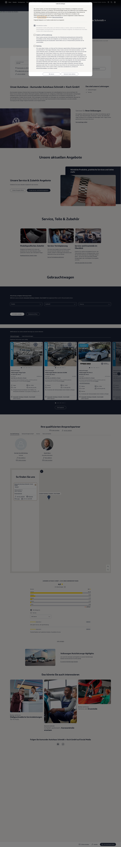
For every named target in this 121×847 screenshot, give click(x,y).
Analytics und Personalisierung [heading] (44, 35)
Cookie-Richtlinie (42, 17)
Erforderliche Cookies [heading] (41, 25)
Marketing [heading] (38, 46)
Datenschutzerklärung (57, 17)
